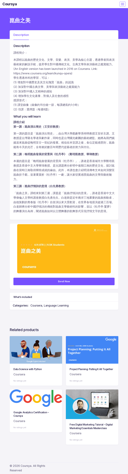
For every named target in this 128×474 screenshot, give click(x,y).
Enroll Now (64, 281)
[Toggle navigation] (123, 4)
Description (21, 34)
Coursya (9, 4)
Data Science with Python (27, 369)
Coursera (36, 305)
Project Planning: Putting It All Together (91, 369)
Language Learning (56, 305)
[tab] (21, 35)
